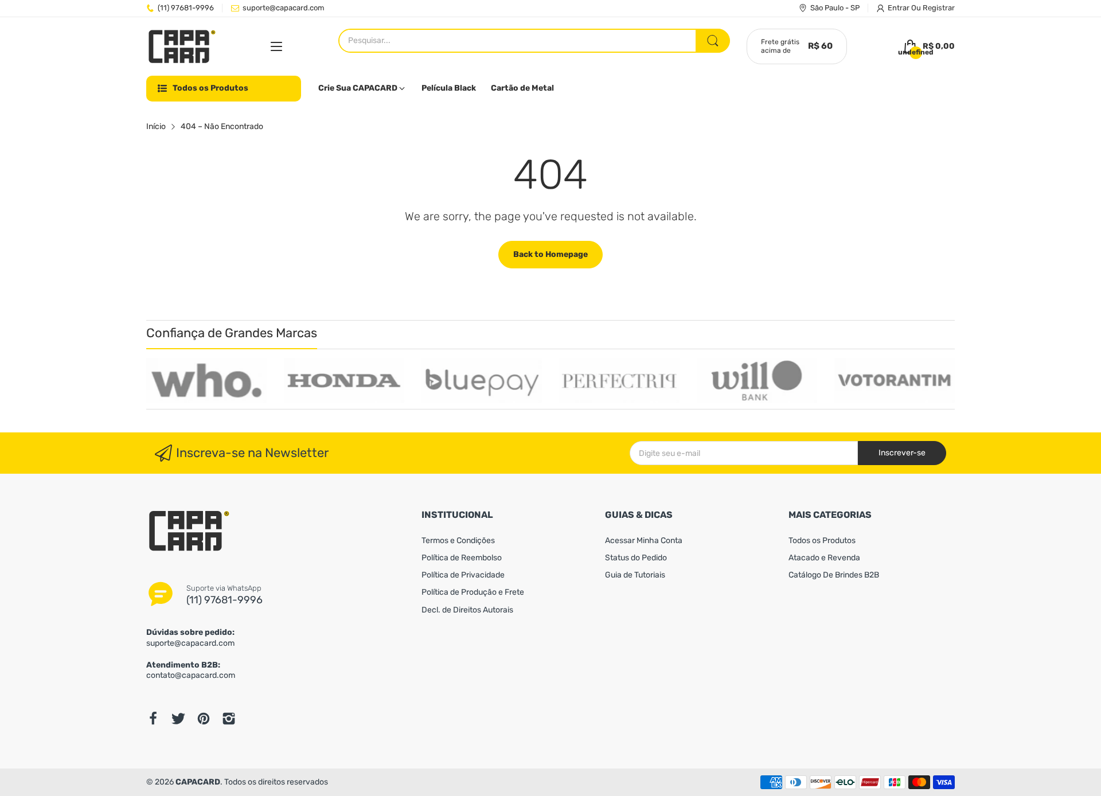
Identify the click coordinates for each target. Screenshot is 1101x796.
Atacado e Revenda (824, 558)
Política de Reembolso (461, 558)
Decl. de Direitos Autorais (467, 610)
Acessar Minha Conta (643, 540)
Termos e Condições (458, 540)
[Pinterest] (203, 718)
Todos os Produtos (822, 540)
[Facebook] (153, 718)
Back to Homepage (550, 254)
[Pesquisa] (713, 41)
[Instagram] (229, 718)
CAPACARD (197, 782)
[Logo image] (206, 380)
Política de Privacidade (463, 575)
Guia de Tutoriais (635, 575)
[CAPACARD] (182, 47)
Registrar (939, 7)
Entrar (899, 7)
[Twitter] (178, 718)
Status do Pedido (636, 558)
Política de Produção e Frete (472, 592)
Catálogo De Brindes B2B (833, 575)
